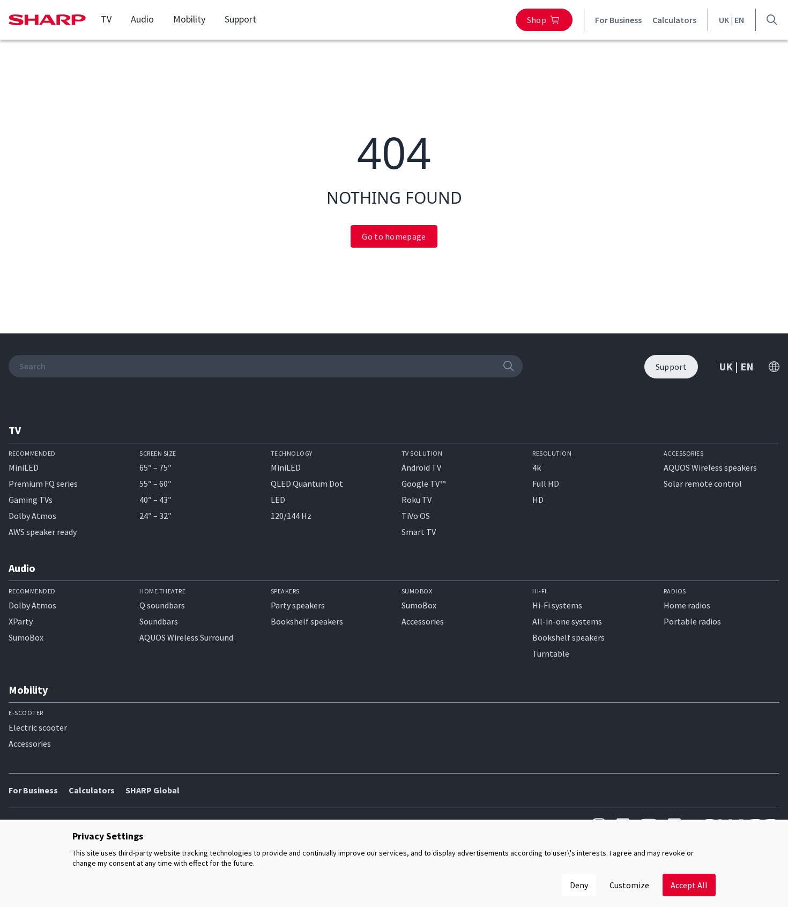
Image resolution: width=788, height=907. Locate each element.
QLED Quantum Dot (307, 483)
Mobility (189, 19)
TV (106, 19)
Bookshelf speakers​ (568, 637)
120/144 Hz (291, 515)
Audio (142, 19)
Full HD (545, 483)
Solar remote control (703, 483)
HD (538, 499)
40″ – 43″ (155, 499)
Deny (579, 885)
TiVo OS (416, 515)
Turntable (550, 653)
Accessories (423, 621)
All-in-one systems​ (567, 621)
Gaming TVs (31, 499)
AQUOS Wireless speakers (710, 467)
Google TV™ (423, 483)
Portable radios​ (692, 621)
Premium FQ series (43, 483)
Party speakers (298, 605)
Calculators (674, 19)
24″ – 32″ (155, 515)
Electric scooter (38, 727)
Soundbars (158, 621)
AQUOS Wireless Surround (186, 637)
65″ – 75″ (155, 467)
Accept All (689, 885)
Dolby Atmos (32, 515)
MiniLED (24, 467)
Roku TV (417, 499)
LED (278, 499)
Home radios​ (687, 605)
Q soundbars (162, 605)
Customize (629, 885)
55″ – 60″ (155, 483)
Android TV (421, 467)
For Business (618, 19)
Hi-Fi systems (557, 605)
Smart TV (419, 531)
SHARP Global (152, 790)
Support (240, 19)
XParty (21, 621)
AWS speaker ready (43, 531)
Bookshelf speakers (307, 621)
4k (536, 467)
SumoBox (26, 637)
